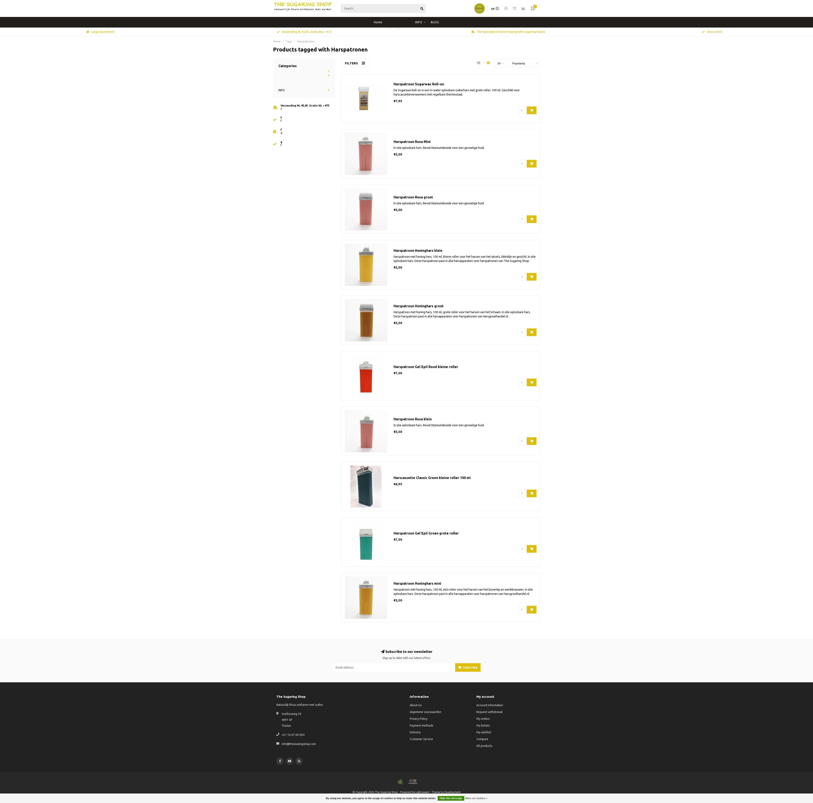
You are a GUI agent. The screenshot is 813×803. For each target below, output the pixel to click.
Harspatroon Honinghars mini (417, 583)
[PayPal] (413, 782)
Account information (489, 705)
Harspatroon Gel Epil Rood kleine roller (426, 367)
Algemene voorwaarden (425, 712)
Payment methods (421, 725)
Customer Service (421, 739)
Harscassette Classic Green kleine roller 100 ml (432, 478)
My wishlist (483, 732)
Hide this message (451, 798)
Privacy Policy (418, 718)
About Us (416, 705)
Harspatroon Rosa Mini (412, 142)
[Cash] (400, 782)
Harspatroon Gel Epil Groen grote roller (426, 533)
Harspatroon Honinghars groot (419, 306)
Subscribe (469, 667)
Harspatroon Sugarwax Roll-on (419, 84)
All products (484, 746)
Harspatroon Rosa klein (413, 419)
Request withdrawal (489, 712)
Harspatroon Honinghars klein (418, 250)
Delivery (415, 732)
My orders (483, 718)
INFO (418, 22)
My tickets (483, 725)
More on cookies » (476, 798)
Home (378, 22)
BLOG (435, 22)
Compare (482, 739)
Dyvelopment (452, 792)
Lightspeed (422, 792)
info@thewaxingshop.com (299, 744)
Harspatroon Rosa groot (413, 197)
